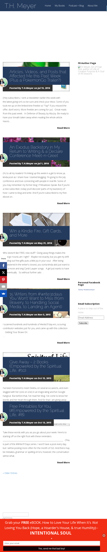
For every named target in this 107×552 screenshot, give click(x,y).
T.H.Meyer (28, 88)
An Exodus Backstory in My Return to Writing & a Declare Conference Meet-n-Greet (36, 151)
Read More (63, 127)
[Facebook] (3, 265)
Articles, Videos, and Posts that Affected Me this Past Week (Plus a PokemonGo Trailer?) (37, 76)
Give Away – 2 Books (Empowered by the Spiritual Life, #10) (35, 366)
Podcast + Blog (76, 5)
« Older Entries (10, 473)
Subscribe (83, 323)
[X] (3, 272)
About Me (93, 5)
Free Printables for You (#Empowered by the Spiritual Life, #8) (36, 410)
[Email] (3, 286)
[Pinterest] (3, 279)
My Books (60, 5)
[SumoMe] (3, 293)
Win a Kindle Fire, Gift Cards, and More (35, 233)
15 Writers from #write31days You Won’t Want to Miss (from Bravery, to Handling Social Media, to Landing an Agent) (36, 300)
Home (48, 5)
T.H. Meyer (20, 5)
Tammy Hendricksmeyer (86, 289)
